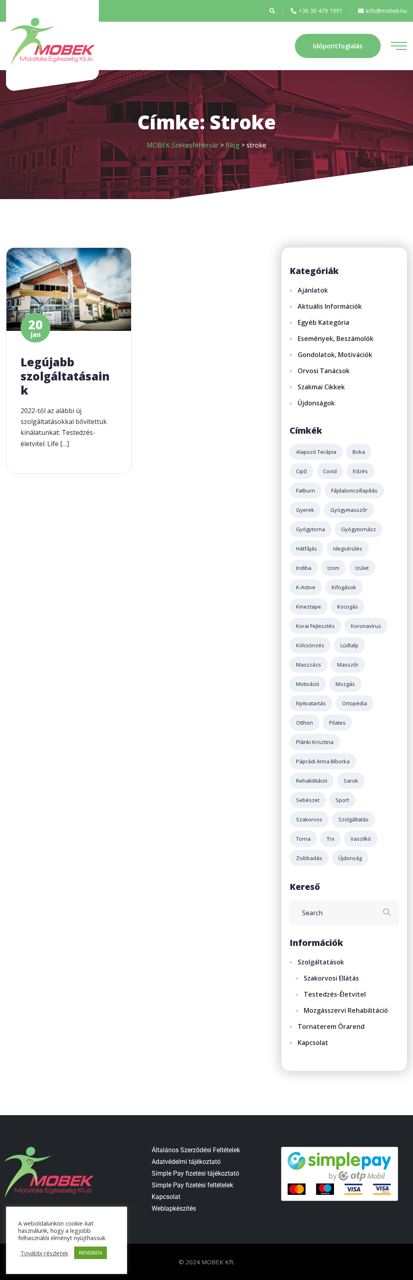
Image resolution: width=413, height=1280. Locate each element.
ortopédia (354, 703)
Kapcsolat (313, 1042)
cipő (301, 471)
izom (333, 567)
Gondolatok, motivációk (335, 354)
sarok (351, 780)
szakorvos (309, 819)
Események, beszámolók (335, 338)
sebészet (307, 800)
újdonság (350, 858)
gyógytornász (358, 529)
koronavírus (366, 626)
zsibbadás (309, 858)
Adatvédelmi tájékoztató (186, 1162)
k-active (305, 587)
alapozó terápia (316, 451)
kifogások (344, 587)
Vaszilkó (360, 838)
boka (359, 451)
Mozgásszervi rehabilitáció (346, 1010)
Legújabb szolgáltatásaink (65, 376)
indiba (303, 567)
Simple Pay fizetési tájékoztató (195, 1173)
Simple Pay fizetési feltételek (192, 1185)
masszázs (308, 664)
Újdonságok (316, 403)
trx (330, 838)
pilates (337, 722)
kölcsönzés (310, 645)
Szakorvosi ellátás (331, 978)
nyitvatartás (311, 703)
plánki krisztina (315, 742)
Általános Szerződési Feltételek (196, 1150)
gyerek (305, 509)
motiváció (307, 684)
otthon (304, 722)
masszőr (348, 664)
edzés (360, 471)
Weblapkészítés (174, 1208)
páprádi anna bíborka (323, 761)
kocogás (347, 606)
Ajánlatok (313, 290)
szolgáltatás (353, 819)
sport (342, 800)
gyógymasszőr (348, 509)
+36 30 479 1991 (320, 11)
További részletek (44, 1253)
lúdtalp (349, 645)
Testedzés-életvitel (335, 994)
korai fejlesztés (315, 626)
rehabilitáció (311, 780)
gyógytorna (310, 529)
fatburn (305, 490)
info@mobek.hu (386, 11)
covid (330, 471)
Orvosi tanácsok (324, 370)
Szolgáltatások (321, 962)
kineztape (308, 606)
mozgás (345, 684)
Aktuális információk (330, 306)
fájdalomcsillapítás (354, 490)
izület (362, 567)
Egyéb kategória (323, 322)
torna (303, 838)
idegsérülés (347, 548)
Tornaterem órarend (331, 1026)
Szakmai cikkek (321, 386)
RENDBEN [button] (90, 1252)
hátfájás (306, 548)
